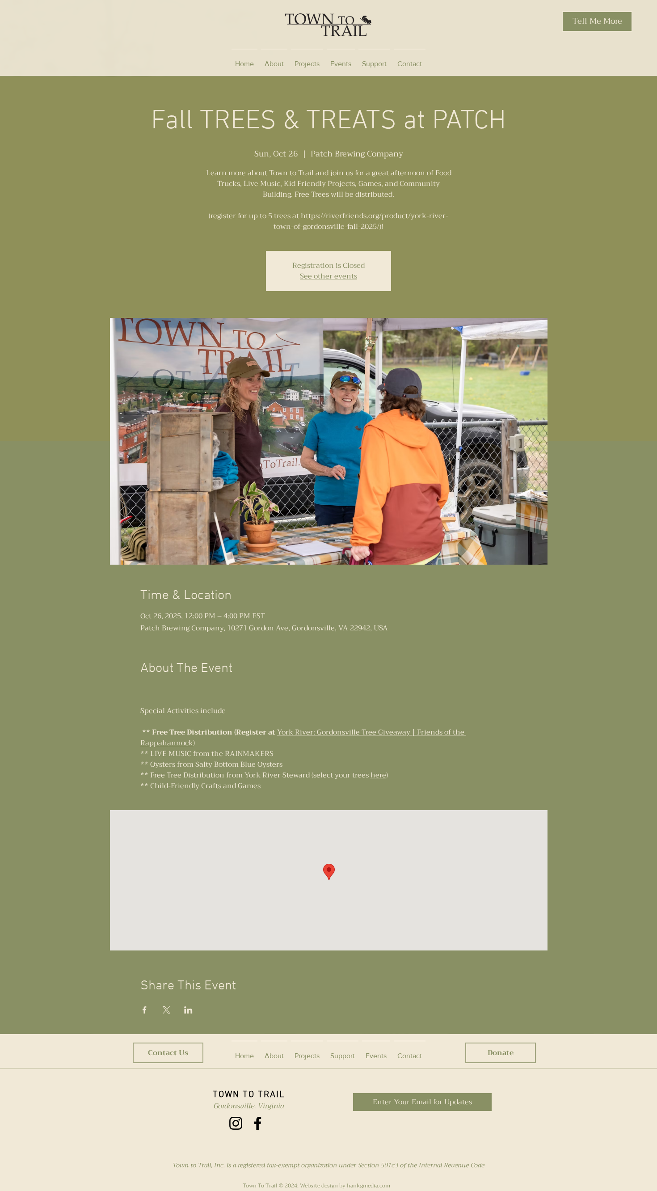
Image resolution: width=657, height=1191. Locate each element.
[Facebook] (257, 1123)
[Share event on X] (166, 1010)
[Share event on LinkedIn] (188, 1010)
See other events (328, 276)
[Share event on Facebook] (144, 1010)
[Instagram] (235, 1123)
